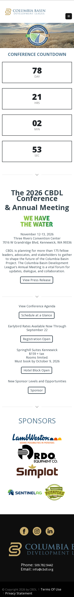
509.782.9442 (43, 565)
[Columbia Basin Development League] (26, 11)
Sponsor (36, 390)
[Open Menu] (68, 16)
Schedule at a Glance (36, 315)
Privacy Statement (18, 593)
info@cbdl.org (43, 569)
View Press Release (37, 280)
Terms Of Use (51, 589)
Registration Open (36, 339)
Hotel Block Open (37, 370)
